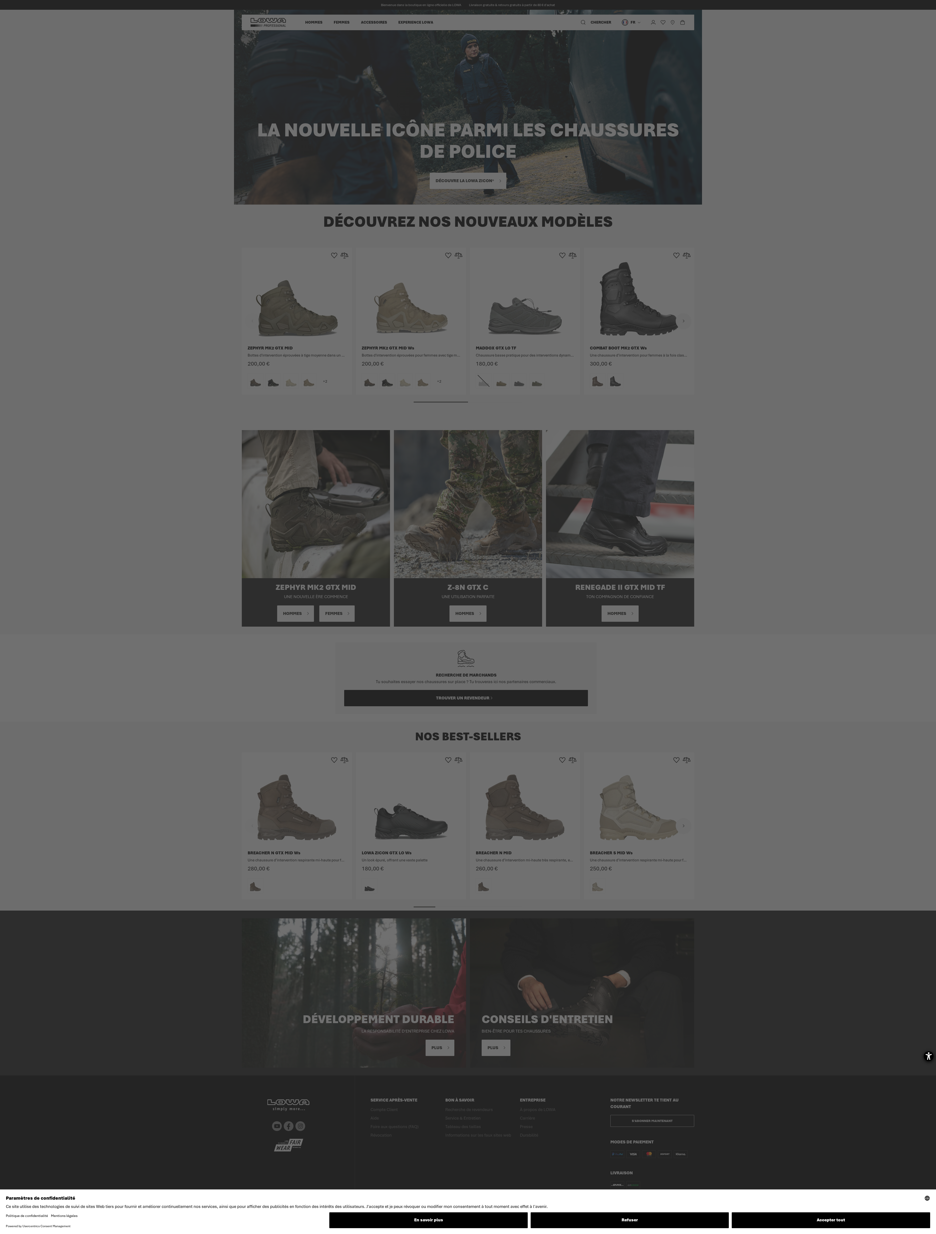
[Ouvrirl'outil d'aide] (929, 1056)
